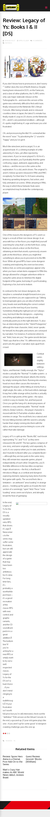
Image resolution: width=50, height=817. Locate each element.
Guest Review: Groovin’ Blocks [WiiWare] (34, 759)
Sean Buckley (10, 41)
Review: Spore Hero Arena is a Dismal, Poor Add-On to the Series (13, 760)
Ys (14, 741)
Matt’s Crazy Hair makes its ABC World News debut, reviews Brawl (13, 773)
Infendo (8, 43)
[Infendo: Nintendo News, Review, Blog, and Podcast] (11, 11)
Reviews (9, 741)
